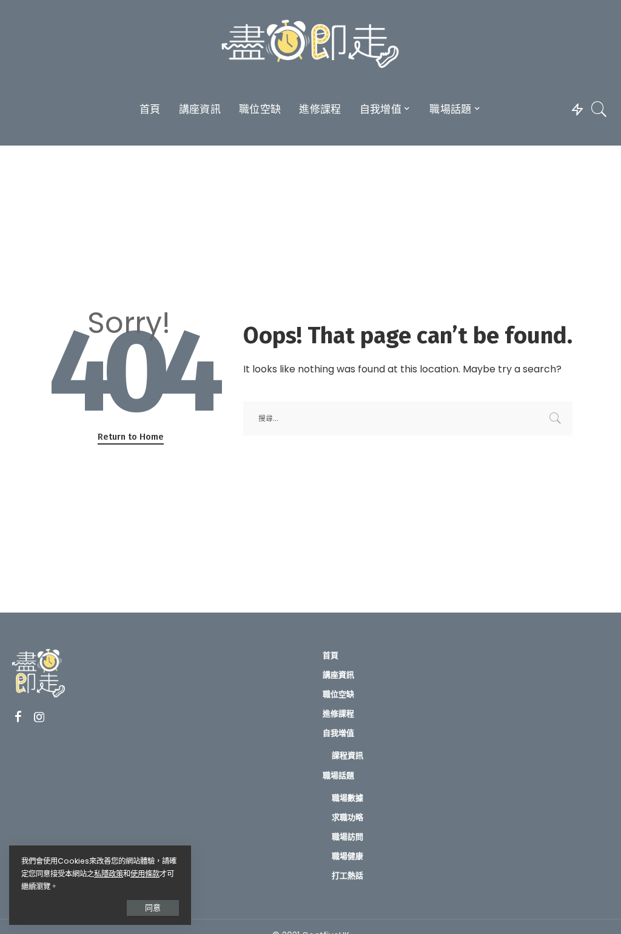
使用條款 (144, 873)
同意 (153, 907)
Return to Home (131, 436)
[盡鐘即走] (310, 45)
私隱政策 (108, 873)
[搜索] (599, 109)
